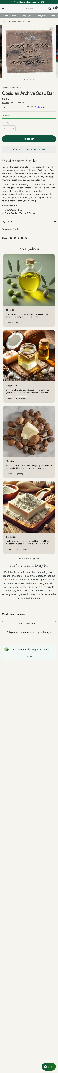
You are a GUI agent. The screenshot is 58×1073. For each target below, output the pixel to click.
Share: (5, 238)
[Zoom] (51, 29)
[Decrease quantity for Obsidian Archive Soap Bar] (4, 128)
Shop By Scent (28, 16)
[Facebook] (11, 238)
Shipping (5, 102)
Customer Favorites (10, 16)
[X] (14, 238)
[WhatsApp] (22, 238)
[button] (49, 1067)
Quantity (5, 123)
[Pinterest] (18, 238)
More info (29, 656)
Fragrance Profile (10, 229)
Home (4, 22)
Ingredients (7, 221)
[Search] (49, 8)
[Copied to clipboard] (26, 238)
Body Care (42, 16)
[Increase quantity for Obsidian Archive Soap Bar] (13, 128)
